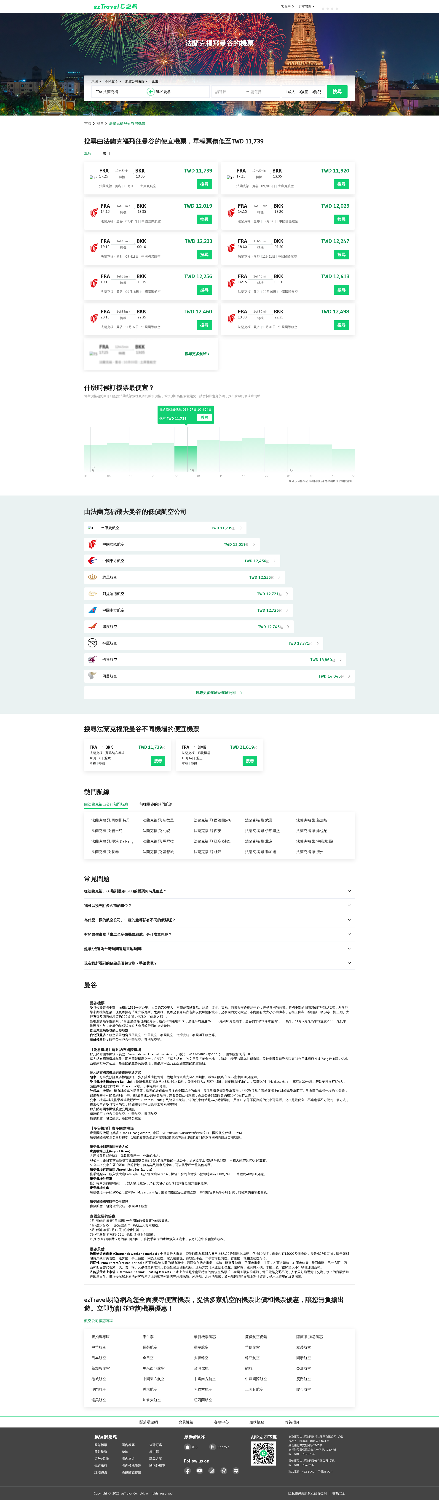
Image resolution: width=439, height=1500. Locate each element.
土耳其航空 (254, 1389)
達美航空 (98, 1400)
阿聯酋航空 (203, 1389)
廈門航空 (303, 1378)
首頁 (87, 123)
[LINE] (236, 1470)
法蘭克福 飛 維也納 (311, 830)
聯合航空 (303, 1389)
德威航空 (98, 1378)
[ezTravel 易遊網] (115, 6)
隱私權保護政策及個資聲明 (307, 1493)
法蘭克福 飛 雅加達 (260, 851)
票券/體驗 (101, 1459)
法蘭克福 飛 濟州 (310, 851)
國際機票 (100, 1445)
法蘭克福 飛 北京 (259, 841)
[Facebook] (187, 1470)
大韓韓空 (201, 1357)
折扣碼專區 (100, 1336)
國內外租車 (157, 1465)
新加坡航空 (100, 1368)
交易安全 (338, 1493)
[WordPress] (224, 1470)
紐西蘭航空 (203, 1400)
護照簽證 (100, 1472)
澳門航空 (98, 1389)
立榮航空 (303, 1347)
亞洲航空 (303, 1368)
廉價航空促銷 (256, 1336)
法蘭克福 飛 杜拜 (207, 851)
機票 (100, 123)
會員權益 (186, 1422)
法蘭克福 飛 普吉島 (107, 830)
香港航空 (150, 1389)
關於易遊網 (148, 1422)
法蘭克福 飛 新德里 (158, 820)
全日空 (148, 1357)
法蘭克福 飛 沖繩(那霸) (314, 841)
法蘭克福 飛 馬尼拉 (158, 841)
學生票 (148, 1336)
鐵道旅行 (100, 1465)
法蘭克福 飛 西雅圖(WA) (213, 820)
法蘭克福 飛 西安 (207, 830)
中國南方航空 (205, 1378)
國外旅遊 (100, 1452)
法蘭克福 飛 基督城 (158, 851)
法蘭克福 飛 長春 (105, 851)
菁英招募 (292, 1422)
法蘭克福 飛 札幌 (156, 830)
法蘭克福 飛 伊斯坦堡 (262, 830)
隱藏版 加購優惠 (309, 1336)
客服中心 (287, 6)
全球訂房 (155, 1445)
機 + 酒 (154, 1452)
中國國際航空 (256, 1378)
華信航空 (252, 1347)
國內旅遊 (128, 1459)
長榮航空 (134, 1035)
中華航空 (150, 1035)
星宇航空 (201, 1347)
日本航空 (98, 1357)
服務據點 (256, 1422)
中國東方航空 (154, 1378)
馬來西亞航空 (154, 1368)
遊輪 (125, 1452)
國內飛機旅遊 (131, 1465)
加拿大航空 (152, 1400)
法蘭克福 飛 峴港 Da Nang (112, 841)
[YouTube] (199, 1470)
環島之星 (155, 1459)
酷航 (115, 1118)
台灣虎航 (182, 1035)
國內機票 (128, 1445)
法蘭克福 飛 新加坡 (311, 820)
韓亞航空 (252, 1357)
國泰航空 (303, 1357)
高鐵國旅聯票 (131, 1472)
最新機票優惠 (205, 1336)
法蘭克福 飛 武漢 (259, 820)
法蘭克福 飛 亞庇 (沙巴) (212, 841)
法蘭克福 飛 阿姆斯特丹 (110, 820)
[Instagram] (211, 1470)
